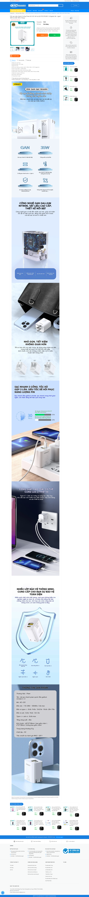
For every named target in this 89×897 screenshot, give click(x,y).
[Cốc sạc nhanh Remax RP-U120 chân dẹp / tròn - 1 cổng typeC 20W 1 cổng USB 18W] (48, 809)
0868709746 (49, 854)
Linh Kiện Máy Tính (48, 869)
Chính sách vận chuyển (32, 869)
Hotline (42, 35)
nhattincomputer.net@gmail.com (18, 892)
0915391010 (17, 0)
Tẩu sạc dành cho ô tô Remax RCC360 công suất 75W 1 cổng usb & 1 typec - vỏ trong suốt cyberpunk (74, 809)
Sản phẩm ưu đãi (68, 63)
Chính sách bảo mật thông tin (33, 874)
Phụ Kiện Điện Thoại (49, 865)
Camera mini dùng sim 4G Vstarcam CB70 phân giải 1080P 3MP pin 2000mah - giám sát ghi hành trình (74, 76)
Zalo (55, 35)
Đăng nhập (77, 10)
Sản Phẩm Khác (48, 880)
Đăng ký (72, 10)
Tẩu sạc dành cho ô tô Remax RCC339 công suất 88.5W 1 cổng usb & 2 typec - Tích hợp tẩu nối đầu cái (21, 823)
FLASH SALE (16, 55)
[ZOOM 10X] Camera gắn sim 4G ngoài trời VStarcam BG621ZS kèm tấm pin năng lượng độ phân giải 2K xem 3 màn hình (74, 96)
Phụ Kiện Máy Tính (48, 867)
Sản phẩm (40, 10)
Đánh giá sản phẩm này (15, 19)
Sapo (55, 895)
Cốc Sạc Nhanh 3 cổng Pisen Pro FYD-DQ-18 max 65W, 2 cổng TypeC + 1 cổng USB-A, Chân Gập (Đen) (74, 823)
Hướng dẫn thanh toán (32, 865)
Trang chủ (29, 10)
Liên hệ (51, 10)
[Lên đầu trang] (87, 893)
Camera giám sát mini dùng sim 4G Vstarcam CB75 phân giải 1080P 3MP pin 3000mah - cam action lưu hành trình (74, 86)
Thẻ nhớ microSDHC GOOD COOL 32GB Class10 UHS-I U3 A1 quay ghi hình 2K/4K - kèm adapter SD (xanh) (74, 66)
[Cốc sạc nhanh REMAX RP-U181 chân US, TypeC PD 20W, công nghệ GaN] (48, 822)
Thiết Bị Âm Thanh (48, 874)
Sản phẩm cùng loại (16, 804)
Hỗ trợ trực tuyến (59, 837)
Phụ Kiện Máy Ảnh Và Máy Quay (51, 878)
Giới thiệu (35, 10)
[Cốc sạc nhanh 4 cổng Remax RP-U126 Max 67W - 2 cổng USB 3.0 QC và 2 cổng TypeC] (30, 809)
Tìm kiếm (12, 865)
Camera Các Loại (48, 876)
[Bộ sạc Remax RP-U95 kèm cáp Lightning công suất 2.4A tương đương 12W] (12, 809)
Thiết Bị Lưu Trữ (48, 871)
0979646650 (31, 855)
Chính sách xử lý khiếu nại (32, 871)
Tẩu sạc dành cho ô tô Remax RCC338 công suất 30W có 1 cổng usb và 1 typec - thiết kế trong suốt (39, 823)
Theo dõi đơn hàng (68, 0)
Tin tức (46, 10)
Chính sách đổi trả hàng (32, 867)
